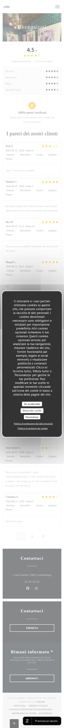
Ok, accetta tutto (32, 403)
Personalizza (32, 416)
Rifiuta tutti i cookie (32, 410)
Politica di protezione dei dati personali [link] (33, 423)
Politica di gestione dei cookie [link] (33, 428)
